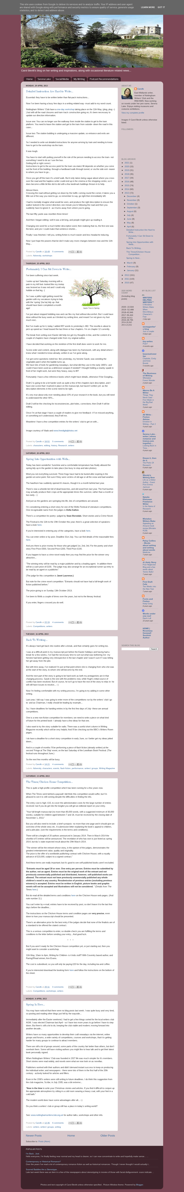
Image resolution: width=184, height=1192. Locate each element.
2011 (127, 279)
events (56, 768)
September (132, 208)
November (132, 200)
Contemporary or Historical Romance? (43, 1162)
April (129, 227)
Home (29, 79)
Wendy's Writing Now (149, 476)
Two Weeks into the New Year (149, 587)
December (132, 196)
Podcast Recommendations (104, 79)
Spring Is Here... (35, 1004)
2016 (127, 182)
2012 (127, 275)
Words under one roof (149, 615)
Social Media (62, 79)
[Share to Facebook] (78, 251)
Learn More (148, 7)
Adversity (37, 256)
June (129, 219)
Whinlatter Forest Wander (149, 379)
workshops (47, 256)
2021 (127, 163)
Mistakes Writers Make (149, 520)
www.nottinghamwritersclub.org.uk (46, 1115)
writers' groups (91, 768)
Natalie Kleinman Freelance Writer (147, 500)
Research (62, 445)
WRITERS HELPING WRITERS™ (148, 300)
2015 (127, 185)
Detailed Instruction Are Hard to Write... (49, 91)
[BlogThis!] (72, 251)
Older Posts (107, 1135)
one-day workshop (66, 109)
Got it (161, 7)
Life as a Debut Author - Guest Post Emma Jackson (149, 483)
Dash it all (147, 618)
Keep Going (148, 604)
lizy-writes (148, 341)
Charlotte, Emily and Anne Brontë (149, 360)
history (54, 445)
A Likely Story (149, 562)
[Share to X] (75, 251)
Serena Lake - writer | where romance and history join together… (149, 438)
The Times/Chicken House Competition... (49, 782)
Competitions (39, 626)
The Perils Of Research (148, 464)
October (131, 204)
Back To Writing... (37, 640)
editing (47, 445)
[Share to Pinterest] (80, 251)
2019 (127, 170)
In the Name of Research (149, 507)
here (39, 525)
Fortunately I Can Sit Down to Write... (48, 269)
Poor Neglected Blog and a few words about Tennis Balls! (149, 568)
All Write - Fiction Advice (147, 417)
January (131, 270)
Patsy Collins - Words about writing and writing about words (149, 545)
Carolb (140, 89)
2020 (127, 166)
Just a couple (148, 331)
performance (77, 768)
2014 (127, 189)
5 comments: (58, 252)
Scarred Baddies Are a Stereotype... (42, 1169)
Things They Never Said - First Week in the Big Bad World (148, 400)
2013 (127, 193)
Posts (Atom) (44, 1141)
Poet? (145, 344)
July (129, 215)
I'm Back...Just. (33, 1154)
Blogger (139, 1185)
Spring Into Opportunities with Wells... (48, 459)
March (130, 263)
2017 (127, 178)
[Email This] (69, 251)
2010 (127, 283)
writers (71, 445)
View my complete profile (132, 113)
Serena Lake (44, 79)
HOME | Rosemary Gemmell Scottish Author (148, 633)
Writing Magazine (107, 768)
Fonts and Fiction (148, 600)
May (129, 223)
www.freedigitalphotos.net (65, 430)
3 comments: (58, 987)
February (131, 266)
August (130, 211)
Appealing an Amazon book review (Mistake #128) (149, 527)
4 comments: (58, 622)
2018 (127, 174)
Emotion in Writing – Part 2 (149, 423)
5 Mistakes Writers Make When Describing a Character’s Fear (148, 311)
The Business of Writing (149, 374)
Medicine (146, 552)
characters (38, 445)
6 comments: (58, 1123)
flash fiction (65, 768)
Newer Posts (34, 1135)
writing (58, 1127)
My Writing (79, 79)
